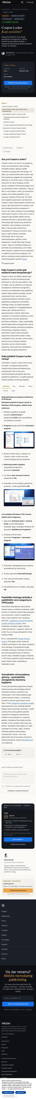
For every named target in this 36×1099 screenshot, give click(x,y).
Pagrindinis (6, 9)
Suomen (4, 954)
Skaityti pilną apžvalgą (18, 844)
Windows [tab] (6, 386)
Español (4, 944)
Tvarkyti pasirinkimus (9, 1096)
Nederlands (6, 916)
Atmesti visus (20, 1092)
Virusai (4, 1044)
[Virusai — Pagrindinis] (6, 2)
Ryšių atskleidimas (7, 1074)
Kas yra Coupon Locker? (10, 106)
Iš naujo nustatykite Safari (12, 137)
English (4, 911)
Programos (5, 1047)
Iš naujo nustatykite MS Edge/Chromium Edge (18, 125)
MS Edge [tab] (22, 386)
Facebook (4, 1037)
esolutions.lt (10, 1034)
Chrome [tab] (5, 390)
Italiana (4, 935)
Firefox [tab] (30, 386)
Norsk (4, 959)
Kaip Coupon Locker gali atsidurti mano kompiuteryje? (14, 110)
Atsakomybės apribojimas (9, 1071)
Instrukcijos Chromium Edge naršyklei (14, 128)
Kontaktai (4, 1077)
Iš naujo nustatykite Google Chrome (15, 134)
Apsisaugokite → (18, 839)
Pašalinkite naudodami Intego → (18, 83)
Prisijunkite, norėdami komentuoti (18, 791)
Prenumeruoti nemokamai (18, 890)
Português (5, 940)
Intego (24, 259)
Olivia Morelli (10, 52)
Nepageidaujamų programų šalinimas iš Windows (16, 118)
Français (5, 930)
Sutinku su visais (8, 1092)
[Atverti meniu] (22, 2)
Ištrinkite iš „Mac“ (9, 122)
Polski (4, 921)
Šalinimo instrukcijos (20, 9)
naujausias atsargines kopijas (22, 703)
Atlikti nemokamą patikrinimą (18, 1004)
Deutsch (4, 925)
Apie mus (4, 1061)
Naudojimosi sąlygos (8, 1065)
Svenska (5, 949)
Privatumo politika (7, 1068)
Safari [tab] (13, 390)
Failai (3, 1051)
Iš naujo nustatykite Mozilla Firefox (14, 131)
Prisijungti (30, 2)
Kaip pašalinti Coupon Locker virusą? (14, 114)
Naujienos (4, 1054)
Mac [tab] (14, 386)
